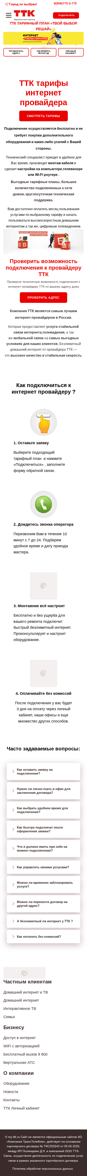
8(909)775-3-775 (65, 3)
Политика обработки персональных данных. (43, 1168)
